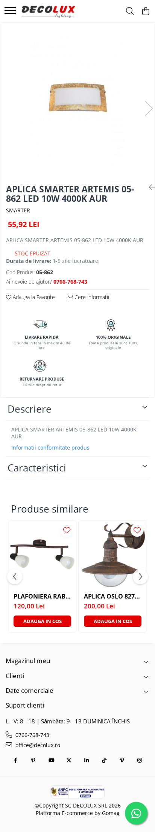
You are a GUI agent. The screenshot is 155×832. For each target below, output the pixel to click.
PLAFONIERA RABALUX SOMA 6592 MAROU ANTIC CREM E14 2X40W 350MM (42, 596)
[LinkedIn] (86, 760)
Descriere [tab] (30, 409)
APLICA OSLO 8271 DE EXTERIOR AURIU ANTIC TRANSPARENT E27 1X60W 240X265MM (112, 596)
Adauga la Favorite (33, 297)
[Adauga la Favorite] (66, 530)
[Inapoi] (149, 187)
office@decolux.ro (37, 745)
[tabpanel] (77, 100)
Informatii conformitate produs (50, 447)
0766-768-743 (31, 734)
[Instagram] (139, 760)
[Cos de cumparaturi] (145, 11)
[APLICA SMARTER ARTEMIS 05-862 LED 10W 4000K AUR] (77, 100)
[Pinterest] (33, 760)
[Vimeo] (121, 760)
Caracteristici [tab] (37, 467)
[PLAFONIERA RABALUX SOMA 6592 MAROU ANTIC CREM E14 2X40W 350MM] (42, 554)
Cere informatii (91, 297)
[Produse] (10, 11)
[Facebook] (15, 760)
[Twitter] (68, 760)
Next (149, 108)
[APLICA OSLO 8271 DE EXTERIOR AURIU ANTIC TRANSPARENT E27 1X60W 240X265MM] (113, 554)
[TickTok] (104, 760)
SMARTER (18, 210)
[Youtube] (51, 760)
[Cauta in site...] (130, 11)
